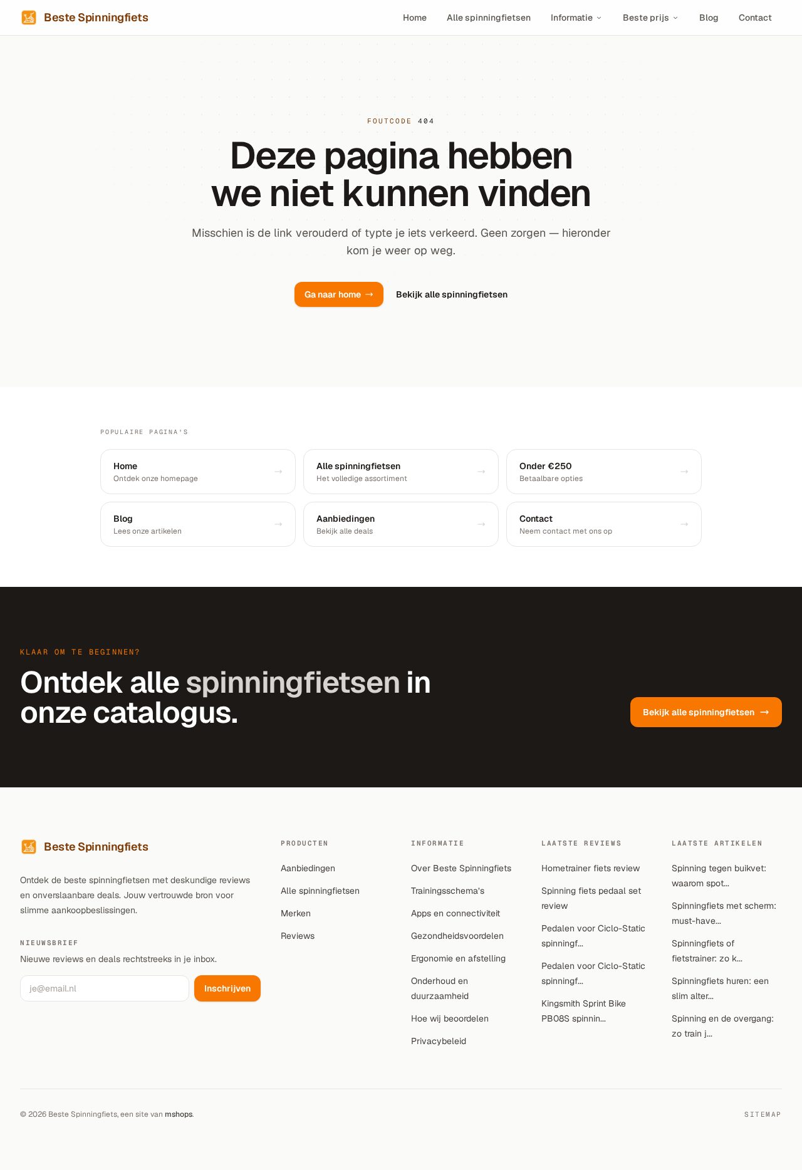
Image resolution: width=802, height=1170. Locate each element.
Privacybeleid (438, 1041)
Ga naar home (333, 294)
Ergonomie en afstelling (458, 958)
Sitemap (763, 1114)
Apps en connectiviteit (455, 913)
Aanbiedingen (308, 868)
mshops (178, 1114)
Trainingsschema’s (447, 890)
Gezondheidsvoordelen (457, 935)
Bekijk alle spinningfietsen (452, 294)
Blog (709, 17)
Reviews (298, 935)
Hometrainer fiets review (590, 868)
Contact (755, 17)
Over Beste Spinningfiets (461, 868)
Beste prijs (646, 17)
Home (415, 17)
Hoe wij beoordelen (450, 1018)
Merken (296, 913)
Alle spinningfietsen (489, 17)
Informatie (572, 17)
